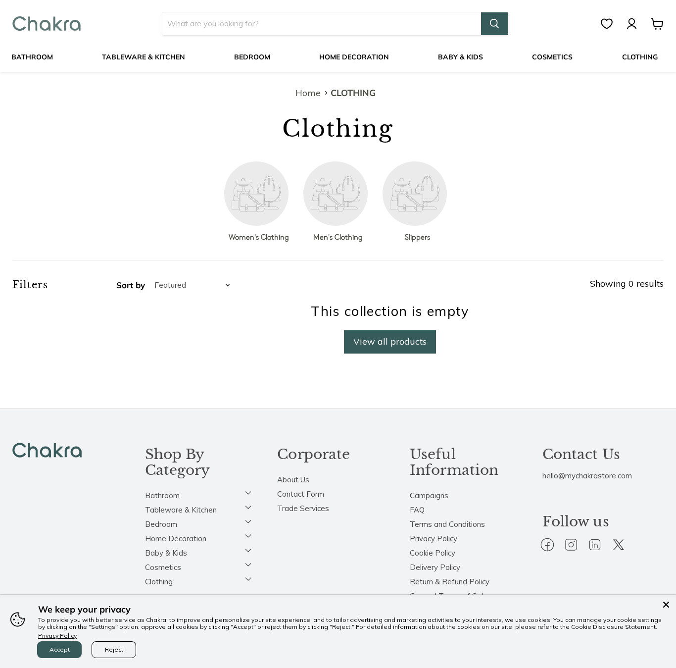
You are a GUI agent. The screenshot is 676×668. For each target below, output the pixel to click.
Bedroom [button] (161, 524)
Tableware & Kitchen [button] (181, 509)
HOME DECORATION (354, 56)
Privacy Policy (433, 538)
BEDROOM (252, 56)
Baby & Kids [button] (166, 553)
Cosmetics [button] (163, 567)
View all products (390, 341)
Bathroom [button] (162, 495)
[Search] (494, 23)
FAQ (417, 509)
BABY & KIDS (460, 56)
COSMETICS (552, 56)
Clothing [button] (159, 581)
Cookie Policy (432, 553)
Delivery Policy (435, 567)
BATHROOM (32, 56)
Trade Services (303, 508)
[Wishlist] (612, 24)
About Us (293, 479)
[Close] (666, 605)
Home (308, 93)
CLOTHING (640, 56)
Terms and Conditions (447, 524)
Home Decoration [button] (175, 538)
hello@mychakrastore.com (587, 475)
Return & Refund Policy (449, 581)
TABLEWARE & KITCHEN (143, 56)
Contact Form (300, 494)
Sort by (130, 285)
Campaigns (429, 495)
